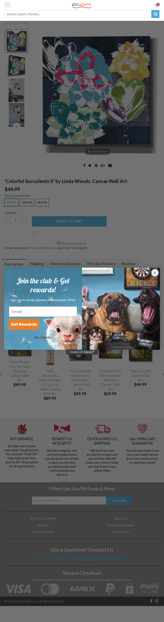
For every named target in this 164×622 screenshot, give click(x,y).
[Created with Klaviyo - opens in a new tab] (82, 352)
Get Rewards (24, 324)
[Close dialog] (154, 272)
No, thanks (43, 337)
